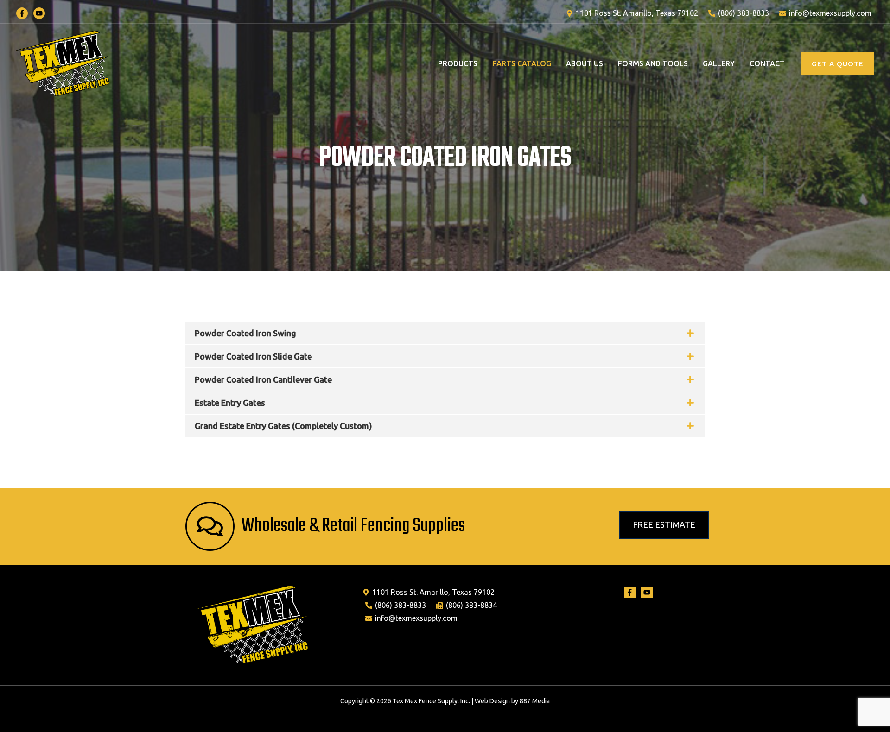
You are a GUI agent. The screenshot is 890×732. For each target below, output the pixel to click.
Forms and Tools (653, 63)
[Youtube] (647, 592)
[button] (837, 63)
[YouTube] (39, 13)
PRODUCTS (457, 63)
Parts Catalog (521, 63)
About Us (584, 63)
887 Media (535, 701)
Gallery (719, 63)
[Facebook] (22, 13)
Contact (767, 63)
